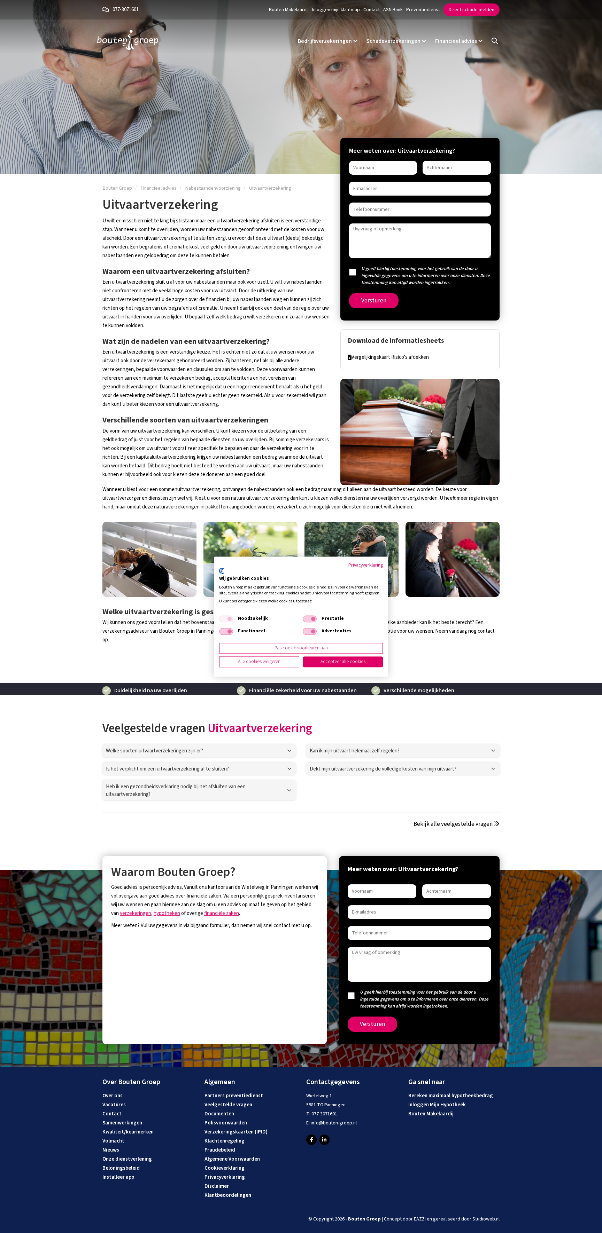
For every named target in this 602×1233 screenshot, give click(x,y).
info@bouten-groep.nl (334, 1123)
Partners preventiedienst (233, 1095)
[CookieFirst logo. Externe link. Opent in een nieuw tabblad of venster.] (221, 571)
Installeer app (118, 1177)
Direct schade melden (471, 9)
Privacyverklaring (224, 1177)
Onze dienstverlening (127, 1159)
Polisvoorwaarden (225, 1123)
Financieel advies (456, 41)
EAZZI (420, 1219)
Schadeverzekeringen (394, 41)
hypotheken (167, 913)
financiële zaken (221, 913)
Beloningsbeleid (121, 1168)
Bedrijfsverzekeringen (325, 41)
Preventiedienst (423, 9)
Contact (371, 9)
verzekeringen (135, 913)
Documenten (219, 1113)
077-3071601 (126, 9)
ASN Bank (393, 9)
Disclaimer (216, 1186)
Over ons (112, 1095)
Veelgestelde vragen (228, 1104)
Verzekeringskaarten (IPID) (236, 1132)
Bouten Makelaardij (289, 9)
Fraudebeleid (219, 1150)
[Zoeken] (495, 41)
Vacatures (114, 1104)
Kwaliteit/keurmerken (128, 1132)
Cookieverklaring (224, 1168)
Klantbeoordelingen (227, 1195)
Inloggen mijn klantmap (336, 9)
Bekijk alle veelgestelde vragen (454, 824)
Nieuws (110, 1150)
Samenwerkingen (122, 1123)
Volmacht (113, 1141)
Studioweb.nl (486, 1219)
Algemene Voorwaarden (232, 1159)
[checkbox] (226, 619)
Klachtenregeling (224, 1141)
